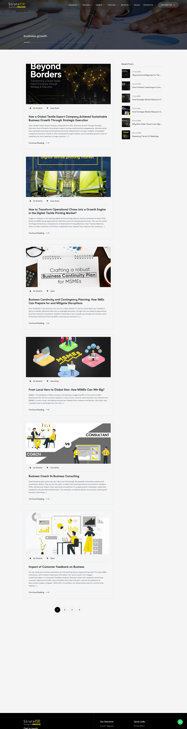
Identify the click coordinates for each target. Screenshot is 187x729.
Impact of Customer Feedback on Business (56, 566)
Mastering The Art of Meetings (145, 136)
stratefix (39, 108)
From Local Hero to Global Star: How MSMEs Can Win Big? (66, 389)
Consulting (54, 381)
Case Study (54, 108)
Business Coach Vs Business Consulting (54, 476)
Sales (52, 291)
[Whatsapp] (180, 722)
